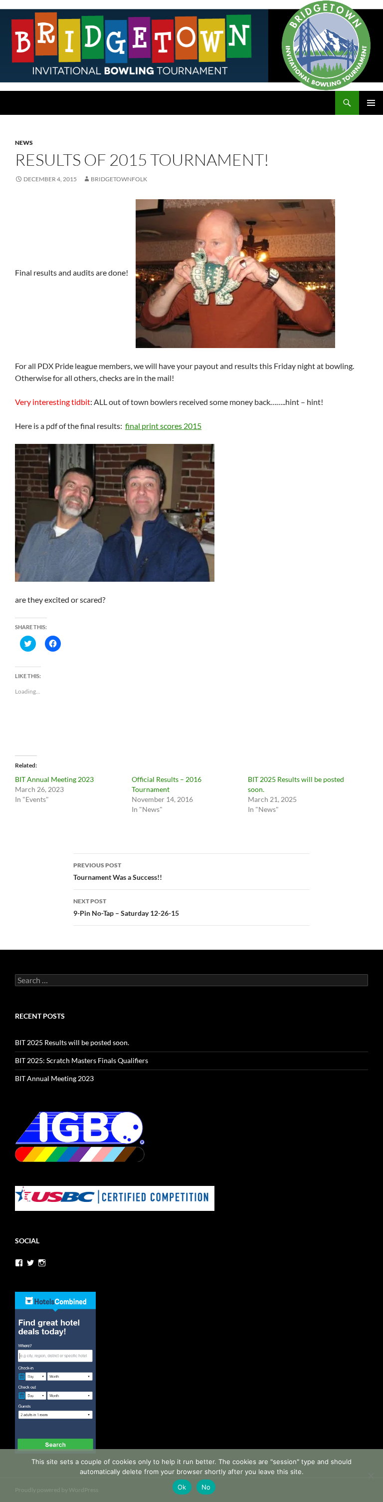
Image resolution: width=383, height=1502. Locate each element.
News (24, 142)
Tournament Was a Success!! (117, 871)
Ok (182, 1487)
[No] (371, 1476)
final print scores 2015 (163, 425)
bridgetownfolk (119, 179)
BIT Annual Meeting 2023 (54, 779)
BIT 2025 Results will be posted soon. (72, 1042)
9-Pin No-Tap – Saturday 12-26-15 (126, 907)
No (206, 1487)
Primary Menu (371, 103)
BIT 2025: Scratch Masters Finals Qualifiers (81, 1060)
